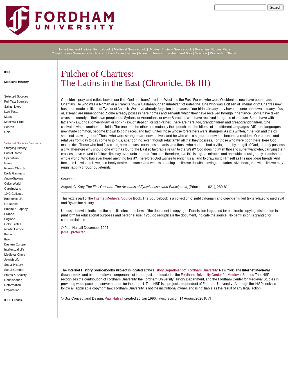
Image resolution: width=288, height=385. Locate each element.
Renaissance (13, 280)
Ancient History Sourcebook (90, 49)
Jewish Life (11, 259)
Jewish (157, 53)
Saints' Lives (12, 106)
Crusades (11, 203)
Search (9, 127)
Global (231, 53)
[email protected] (73, 232)
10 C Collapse (13, 193)
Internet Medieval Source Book (117, 198)
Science (201, 53)
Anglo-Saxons (13, 178)
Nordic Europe (14, 229)
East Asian (116, 53)
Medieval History (16, 81)
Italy (7, 239)
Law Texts (11, 111)
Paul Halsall (114, 298)
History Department (168, 270)
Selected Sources (16, 96)
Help (7, 132)
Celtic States (12, 224)
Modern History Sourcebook (171, 49)
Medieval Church (15, 254)
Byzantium (11, 158)
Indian (131, 53)
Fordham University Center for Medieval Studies (217, 275)
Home (62, 49)
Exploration (11, 290)
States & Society (15, 274)
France (9, 214)
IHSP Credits (13, 300)
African (100, 53)
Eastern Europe (15, 244)
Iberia (8, 234)
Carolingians (12, 188)
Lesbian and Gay (179, 53)
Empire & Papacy (16, 209)
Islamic (144, 53)
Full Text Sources (16, 101)
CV (207, 298)
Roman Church (14, 168)
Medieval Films (14, 121)
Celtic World (12, 183)
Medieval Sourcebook (130, 49)
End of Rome (13, 153)
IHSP (7, 72)
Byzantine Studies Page (212, 49)
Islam (8, 163)
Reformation (12, 285)
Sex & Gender (14, 269)
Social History (13, 264)
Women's (217, 53)
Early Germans (14, 173)
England (9, 219)
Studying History (15, 148)
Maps (8, 116)
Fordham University (202, 270)
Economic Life (13, 198)
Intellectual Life (14, 249)
